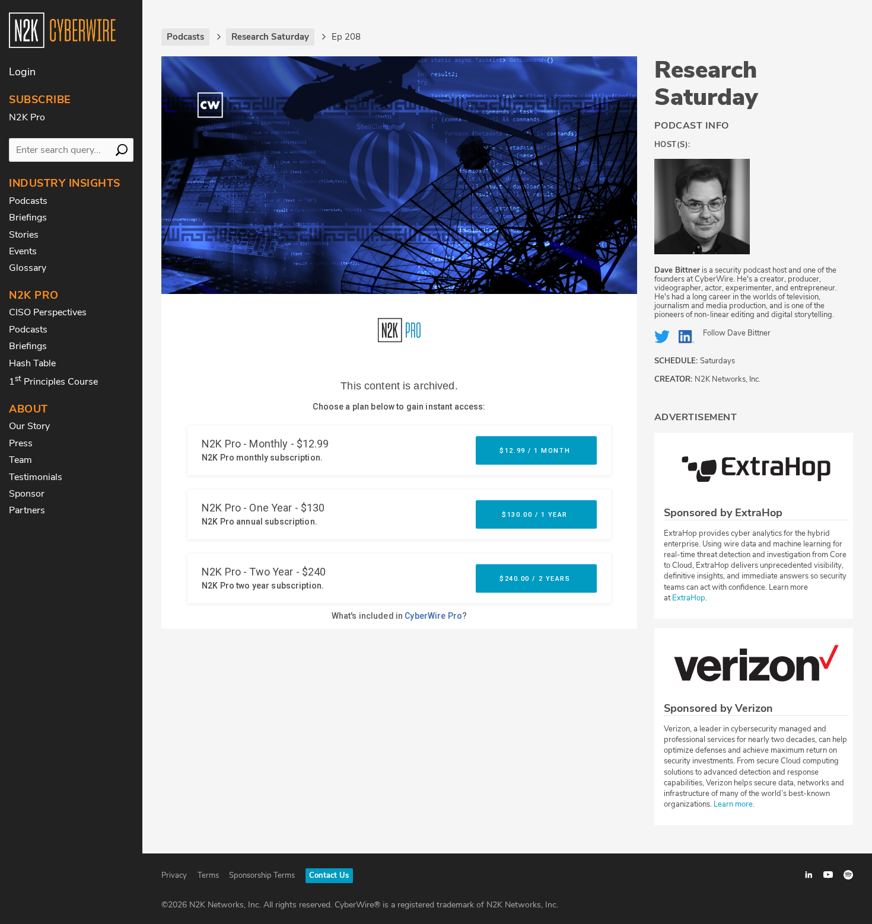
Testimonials (35, 477)
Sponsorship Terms (262, 875)
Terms (208, 875)
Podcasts (28, 200)
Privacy (174, 875)
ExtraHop (688, 598)
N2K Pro (27, 117)
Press (21, 443)
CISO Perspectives (48, 312)
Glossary (27, 267)
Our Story (29, 426)
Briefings (28, 217)
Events (23, 251)
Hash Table (32, 363)
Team (20, 459)
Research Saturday (706, 83)
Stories (24, 234)
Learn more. (734, 804)
